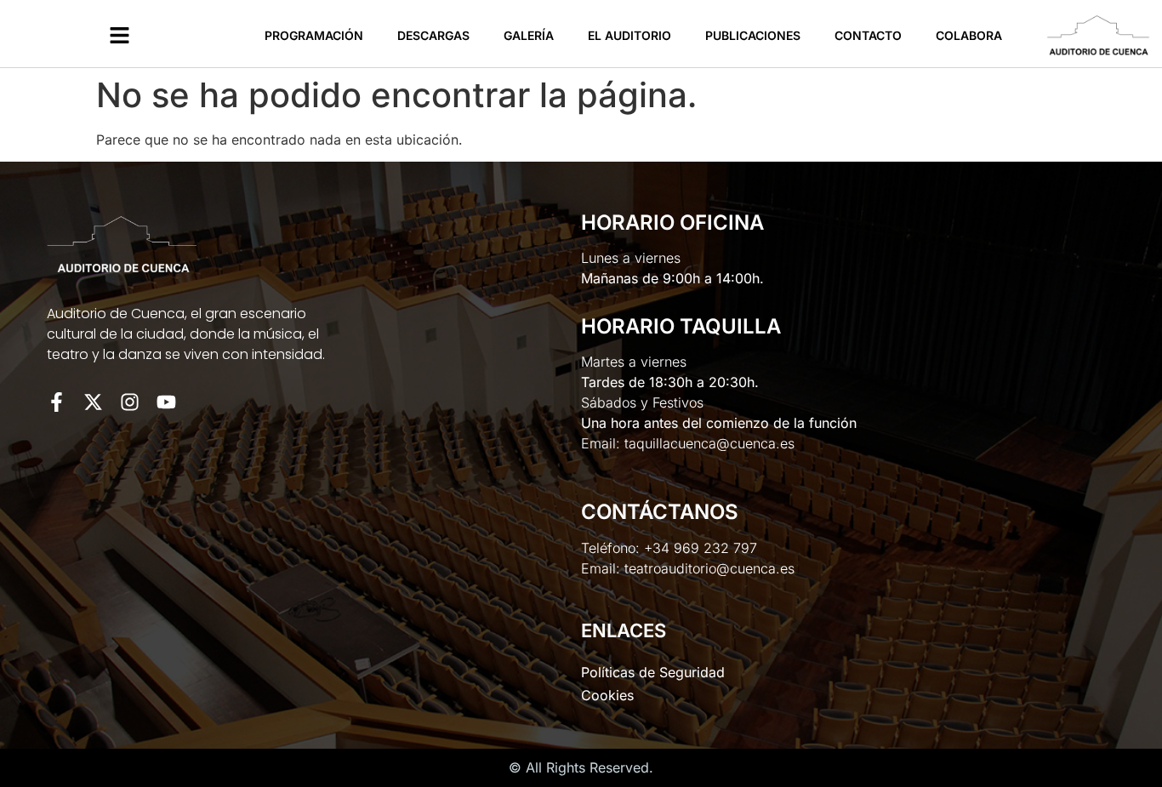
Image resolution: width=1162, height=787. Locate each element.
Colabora (969, 35)
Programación (314, 35)
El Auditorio (629, 35)
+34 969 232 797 (700, 547)
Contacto (868, 35)
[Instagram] (130, 402)
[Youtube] (166, 402)
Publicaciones (752, 35)
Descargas (433, 35)
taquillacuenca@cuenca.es (709, 443)
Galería (529, 35)
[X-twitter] (93, 402)
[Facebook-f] (56, 402)
